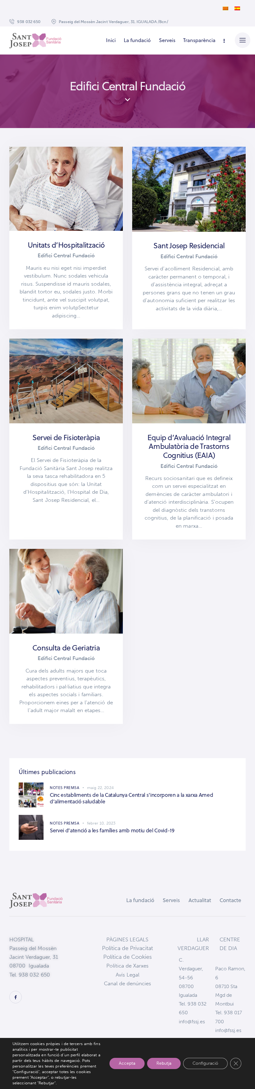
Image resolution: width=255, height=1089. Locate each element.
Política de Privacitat (127, 948)
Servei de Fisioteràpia (66, 437)
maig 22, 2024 (100, 787)
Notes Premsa (64, 787)
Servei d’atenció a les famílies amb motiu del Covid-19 (112, 830)
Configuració (205, 1063)
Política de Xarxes (127, 966)
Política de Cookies (127, 956)
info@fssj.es (192, 1022)
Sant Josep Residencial (189, 245)
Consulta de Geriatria (66, 647)
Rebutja (163, 1063)
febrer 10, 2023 (101, 823)
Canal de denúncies (127, 983)
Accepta (127, 1063)
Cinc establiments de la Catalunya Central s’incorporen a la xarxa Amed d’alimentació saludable (131, 798)
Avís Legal (127, 975)
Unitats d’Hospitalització (66, 245)
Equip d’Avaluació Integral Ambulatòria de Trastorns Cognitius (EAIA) (188, 446)
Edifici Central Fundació (66, 255)
